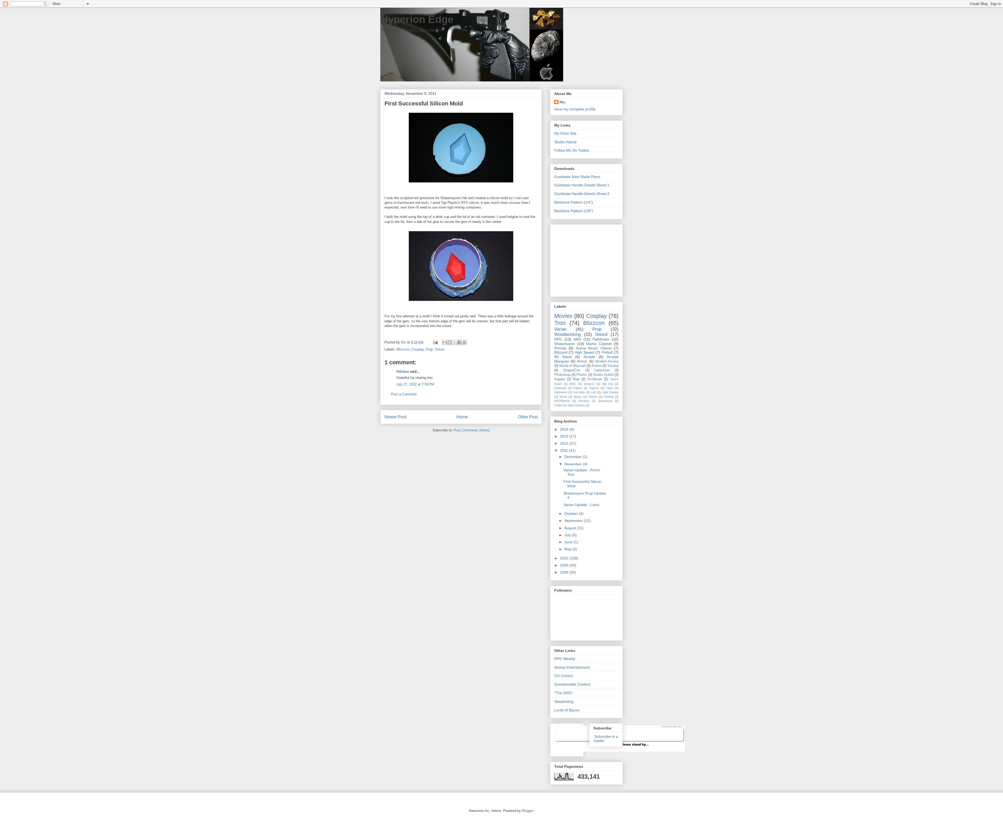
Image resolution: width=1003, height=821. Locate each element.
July (568, 535)
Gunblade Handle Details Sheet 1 (581, 185)
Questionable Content (572, 684)
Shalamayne (564, 344)
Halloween (560, 392)
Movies (563, 316)
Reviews (584, 400)
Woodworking (567, 334)
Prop (429, 349)
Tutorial (613, 366)
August (570, 528)
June (569, 542)
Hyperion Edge (416, 19)
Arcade (589, 357)
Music (577, 396)
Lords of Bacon (566, 710)
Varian (439, 349)
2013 (564, 436)
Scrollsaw (594, 379)
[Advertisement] (587, 259)
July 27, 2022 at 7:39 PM (415, 384)
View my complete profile (575, 109)
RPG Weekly (564, 659)
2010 (564, 558)
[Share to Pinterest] (464, 342)
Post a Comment (404, 394)
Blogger (527, 811)
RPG (558, 339)
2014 (564, 429)
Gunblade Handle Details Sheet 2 (581, 194)
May (568, 549)
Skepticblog (563, 701)
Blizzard (560, 352)
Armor (582, 361)
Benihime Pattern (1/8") (573, 211)
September (574, 521)
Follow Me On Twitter (571, 150)
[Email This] (444, 342)
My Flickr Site (565, 133)
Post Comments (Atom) (471, 430)
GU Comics (563, 676)
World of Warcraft (572, 366)
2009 (564, 565)
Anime (596, 366)
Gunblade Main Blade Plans (577, 177)
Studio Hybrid (565, 142)
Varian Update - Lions (581, 505)
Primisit (608, 396)
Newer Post (395, 417)
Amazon (589, 383)
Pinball (607, 352)
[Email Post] (435, 342)
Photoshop (562, 375)
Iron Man (579, 392)
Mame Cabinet (599, 344)
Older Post (528, 417)
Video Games (576, 405)
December (573, 457)
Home (462, 417)
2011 (564, 450)
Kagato (559, 379)
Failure (577, 388)
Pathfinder (600, 339)
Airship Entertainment (572, 667)
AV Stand (563, 357)
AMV (577, 339)
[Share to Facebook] (459, 342)
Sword (601, 334)
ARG (573, 383)
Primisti (560, 348)
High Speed (584, 352)
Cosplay (418, 349)
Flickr (609, 388)
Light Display (610, 392)
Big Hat (607, 383)
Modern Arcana (607, 361)
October (571, 513)
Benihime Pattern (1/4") (573, 202)
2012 (564, 443)
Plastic (581, 375)
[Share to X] (454, 342)
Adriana (402, 371)
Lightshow (601, 370)
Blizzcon (403, 349)
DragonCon (571, 370)
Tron (559, 323)
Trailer (558, 405)
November (573, 464)
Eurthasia (560, 388)
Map (576, 379)
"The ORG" (563, 693)
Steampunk (605, 400)
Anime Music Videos (594, 348)
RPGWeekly (562, 400)
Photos (592, 396)
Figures (594, 388)
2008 (564, 572)
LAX (593, 392)
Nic (562, 102)
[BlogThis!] (449, 342)
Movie (563, 396)
